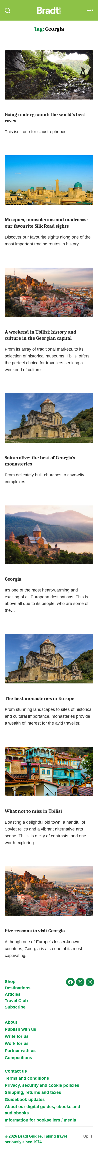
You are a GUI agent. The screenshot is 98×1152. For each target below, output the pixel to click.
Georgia (13, 579)
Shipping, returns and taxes (33, 1092)
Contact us (16, 1071)
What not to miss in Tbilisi (33, 811)
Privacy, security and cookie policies (42, 1085)
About (11, 1022)
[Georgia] (49, 534)
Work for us (17, 1043)
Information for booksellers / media (40, 1120)
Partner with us (20, 1050)
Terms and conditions (27, 1078)
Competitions (18, 1057)
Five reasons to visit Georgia (35, 931)
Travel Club (16, 1000)
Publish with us (20, 1029)
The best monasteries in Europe (39, 698)
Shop (10, 981)
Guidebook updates (25, 1099)
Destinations (17, 988)
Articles (12, 994)
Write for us (17, 1036)
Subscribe (15, 1007)
